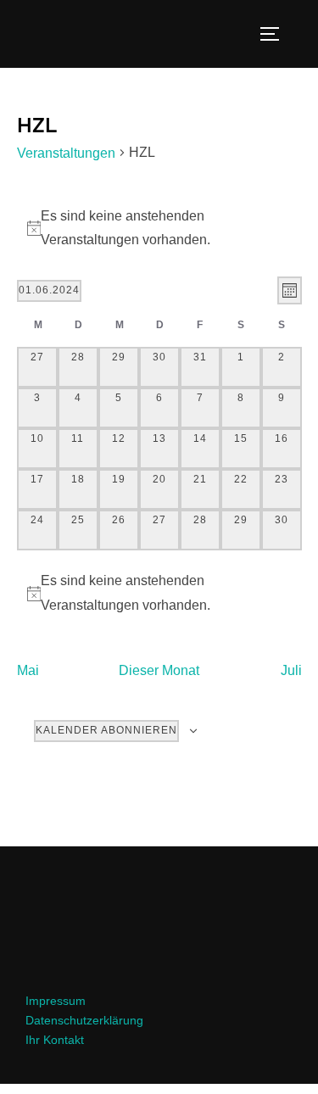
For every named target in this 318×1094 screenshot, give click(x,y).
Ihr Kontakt (54, 1040)
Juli (291, 670)
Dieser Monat (159, 670)
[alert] (159, 593)
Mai (28, 670)
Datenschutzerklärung (84, 1020)
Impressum (55, 1000)
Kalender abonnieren (106, 730)
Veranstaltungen (66, 153)
